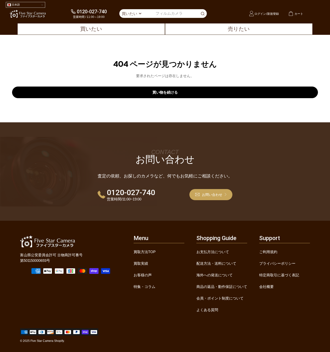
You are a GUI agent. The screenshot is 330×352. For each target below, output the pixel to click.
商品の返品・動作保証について (221, 287)
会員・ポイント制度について (220, 298)
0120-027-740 (92, 12)
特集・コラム (144, 287)
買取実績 (141, 263)
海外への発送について (214, 275)
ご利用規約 (268, 252)
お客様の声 (143, 275)
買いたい (91, 29)
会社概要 (266, 287)
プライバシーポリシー (277, 263)
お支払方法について (212, 252)
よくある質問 (207, 310)
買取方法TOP (145, 252)
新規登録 (273, 13)
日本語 (15, 4)
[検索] (203, 13)
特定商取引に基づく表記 (279, 275)
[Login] (251, 13)
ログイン (260, 13)
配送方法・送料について (216, 263)
